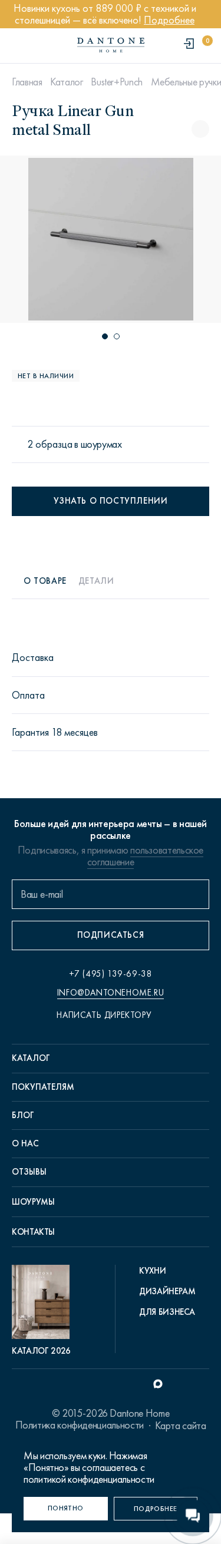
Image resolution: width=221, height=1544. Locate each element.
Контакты (33, 1231)
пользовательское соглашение (145, 856)
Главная (27, 81)
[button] (105, 336)
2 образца (49, 444)
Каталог (66, 81)
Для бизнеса (167, 1312)
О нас (25, 1143)
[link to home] (110, 45)
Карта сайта (180, 1425)
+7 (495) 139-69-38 (111, 973)
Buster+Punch (117, 81)
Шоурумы (33, 1201)
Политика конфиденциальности (79, 1425)
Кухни (152, 1270)
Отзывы (29, 1171)
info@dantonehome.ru (110, 992)
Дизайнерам (167, 1291)
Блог (23, 1115)
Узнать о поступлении (111, 500)
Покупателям (43, 1087)
